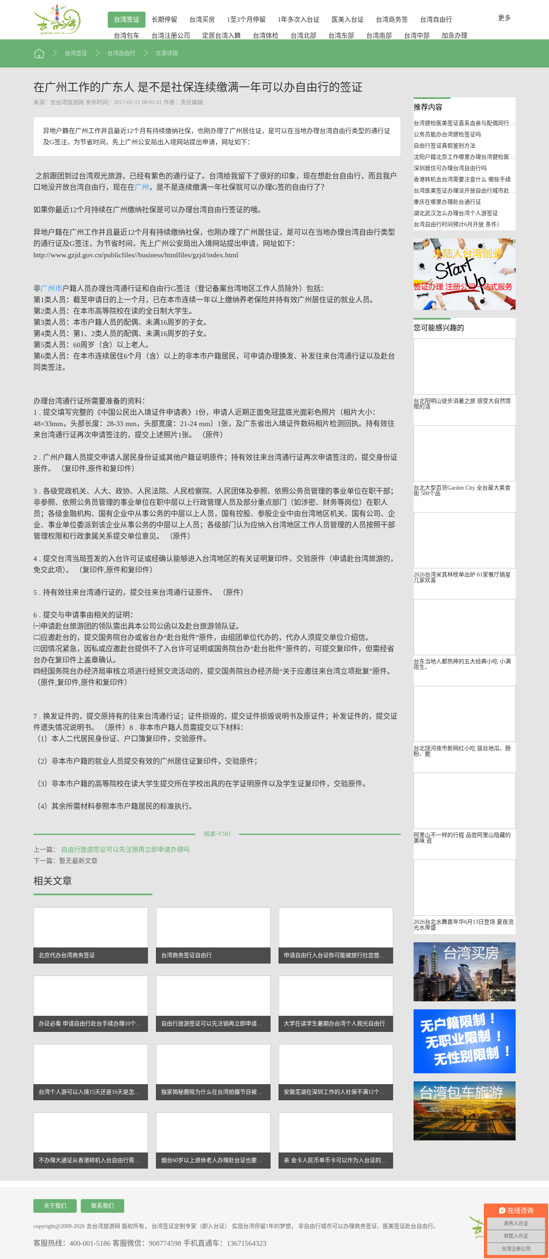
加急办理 (454, 35)
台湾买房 (202, 19)
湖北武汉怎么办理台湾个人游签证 (456, 213)
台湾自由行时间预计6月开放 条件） (458, 224)
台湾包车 (126, 35)
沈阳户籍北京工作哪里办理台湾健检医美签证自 (473, 157)
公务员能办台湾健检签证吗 (447, 134)
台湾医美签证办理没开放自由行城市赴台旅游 (470, 191)
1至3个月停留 (246, 19)
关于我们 (55, 1206)
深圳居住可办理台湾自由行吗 (450, 168)
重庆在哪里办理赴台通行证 (447, 202)
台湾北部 (303, 35)
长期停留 (164, 19)
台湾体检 (266, 35)
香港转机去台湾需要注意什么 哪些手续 (462, 179)
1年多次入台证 (299, 19)
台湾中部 (417, 35)
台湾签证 (126, 19)
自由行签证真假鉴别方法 (444, 146)
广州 (142, 187)
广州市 (51, 289)
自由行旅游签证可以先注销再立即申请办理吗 (125, 849)
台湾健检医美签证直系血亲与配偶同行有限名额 (473, 123)
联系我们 (102, 1206)
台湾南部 (379, 35)
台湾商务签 (392, 19)
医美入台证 (348, 19)
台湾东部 (341, 35)
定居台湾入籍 (221, 35)
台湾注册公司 (171, 35)
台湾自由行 (436, 19)
